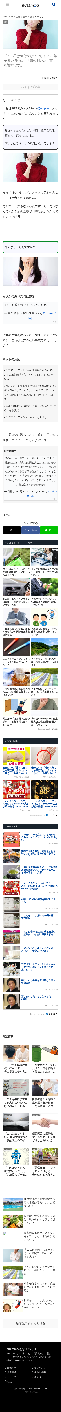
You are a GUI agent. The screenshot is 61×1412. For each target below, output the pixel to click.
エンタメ (38, 1377)
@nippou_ (44, 108)
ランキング (40, 1367)
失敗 (8, 515)
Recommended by (44, 729)
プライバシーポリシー (38, 1388)
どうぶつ (11, 1377)
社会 (9, 1381)
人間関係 (11, 1372)
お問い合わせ (19, 1388)
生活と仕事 (40, 1372)
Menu (7, 4)
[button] (5, 874)
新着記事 (11, 1367)
